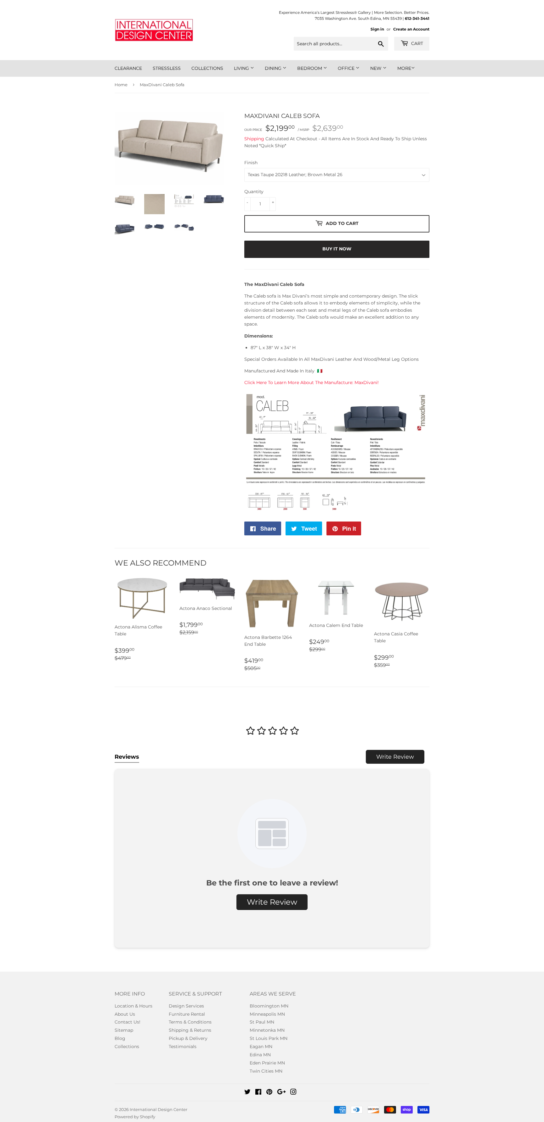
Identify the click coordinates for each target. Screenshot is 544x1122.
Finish (251, 162)
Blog (120, 1038)
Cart (416, 43)
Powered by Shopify (135, 1116)
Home (121, 84)
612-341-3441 (417, 18)
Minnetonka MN (267, 1030)
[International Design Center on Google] (281, 1093)
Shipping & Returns (190, 1030)
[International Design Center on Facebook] (258, 1093)
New (376, 68)
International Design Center (158, 1109)
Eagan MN (261, 1046)
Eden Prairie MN (267, 1063)
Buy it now (336, 249)
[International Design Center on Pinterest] (269, 1093)
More (404, 68)
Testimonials (182, 1046)
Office (347, 68)
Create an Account (411, 29)
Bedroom (310, 68)
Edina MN (260, 1055)
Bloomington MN (269, 1006)
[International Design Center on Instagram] (293, 1093)
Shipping (254, 139)
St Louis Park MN (268, 1038)
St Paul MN (262, 1022)
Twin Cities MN (266, 1071)
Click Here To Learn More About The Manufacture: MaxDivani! (311, 382)
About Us (125, 1014)
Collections (207, 68)
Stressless (167, 68)
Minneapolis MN (267, 1014)
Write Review (395, 756)
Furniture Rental (187, 1014)
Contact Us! (127, 1022)
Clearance (128, 68)
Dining (274, 68)
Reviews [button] (127, 756)
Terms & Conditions (190, 1022)
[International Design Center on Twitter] (247, 1093)
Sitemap (124, 1030)
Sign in (377, 29)
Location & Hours (133, 1006)
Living (242, 68)
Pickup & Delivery (188, 1038)
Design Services (186, 1006)
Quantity (254, 191)
